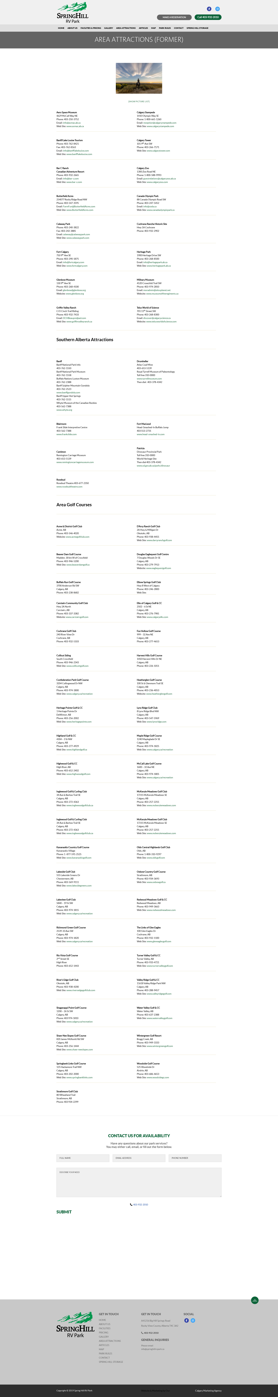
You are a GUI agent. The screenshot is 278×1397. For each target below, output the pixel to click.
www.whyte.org (64, 410)
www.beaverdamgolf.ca (77, 564)
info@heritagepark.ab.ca (155, 262)
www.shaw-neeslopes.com (79, 1049)
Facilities (104, 1328)
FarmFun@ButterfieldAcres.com (79, 206)
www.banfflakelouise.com (79, 154)
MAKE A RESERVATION (174, 17)
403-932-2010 (140, 1204)
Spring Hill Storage (197, 28)
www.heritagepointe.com (79, 721)
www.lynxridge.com (156, 721)
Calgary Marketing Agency (208, 1390)
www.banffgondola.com (68, 392)
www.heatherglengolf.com (159, 693)
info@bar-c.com (71, 178)
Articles (143, 28)
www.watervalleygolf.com (159, 1018)
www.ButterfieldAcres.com (79, 210)
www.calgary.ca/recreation (79, 693)
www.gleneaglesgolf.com (159, 941)
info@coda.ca (150, 206)
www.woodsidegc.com (158, 1077)
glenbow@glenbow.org (74, 290)
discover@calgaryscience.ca (157, 318)
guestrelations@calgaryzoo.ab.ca (159, 178)
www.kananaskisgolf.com (78, 857)
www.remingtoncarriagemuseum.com (75, 462)
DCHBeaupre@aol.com (74, 318)
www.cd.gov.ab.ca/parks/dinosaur (153, 465)
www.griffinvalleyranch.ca (79, 321)
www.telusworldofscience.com (161, 321)
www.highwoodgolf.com (78, 774)
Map (153, 28)
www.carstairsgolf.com (77, 617)
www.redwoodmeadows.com (161, 910)
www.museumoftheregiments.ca (162, 293)
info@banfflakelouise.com (76, 150)
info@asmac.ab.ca (72, 122)
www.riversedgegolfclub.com (80, 990)
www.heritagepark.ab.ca (159, 265)
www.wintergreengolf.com (160, 1046)
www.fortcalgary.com (76, 265)
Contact (178, 28)
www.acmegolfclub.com (77, 536)
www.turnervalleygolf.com (160, 965)
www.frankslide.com (66, 434)
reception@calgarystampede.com (159, 122)
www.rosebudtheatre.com (69, 486)
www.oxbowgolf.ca (156, 882)
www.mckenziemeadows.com (161, 805)
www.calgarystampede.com (160, 126)
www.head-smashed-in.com (150, 434)
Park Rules (165, 28)
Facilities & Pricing (91, 28)
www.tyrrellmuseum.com (149, 378)
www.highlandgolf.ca (76, 749)
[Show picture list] (139, 101)
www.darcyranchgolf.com (159, 540)
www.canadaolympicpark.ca (160, 210)
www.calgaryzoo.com (157, 182)
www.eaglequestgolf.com (158, 568)
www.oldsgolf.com (156, 857)
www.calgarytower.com (158, 150)
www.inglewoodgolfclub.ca (79, 805)
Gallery (108, 28)
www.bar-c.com (74, 182)
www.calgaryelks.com (157, 617)
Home (61, 28)
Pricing (103, 1332)
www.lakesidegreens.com (79, 885)
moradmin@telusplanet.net (157, 290)
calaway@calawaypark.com (76, 234)
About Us (72, 28)
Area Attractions (126, 28)
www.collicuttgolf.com (77, 666)
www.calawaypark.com (77, 237)
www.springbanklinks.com (79, 1077)
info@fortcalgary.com (73, 262)
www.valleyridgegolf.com (159, 993)
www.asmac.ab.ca (75, 126)
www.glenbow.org (75, 293)
